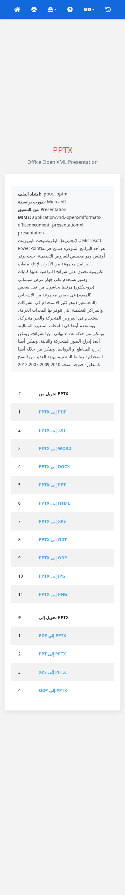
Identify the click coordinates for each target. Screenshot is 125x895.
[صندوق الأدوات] (52, 9)
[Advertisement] (62, 81)
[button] (17, 9)
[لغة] (89, 9)
